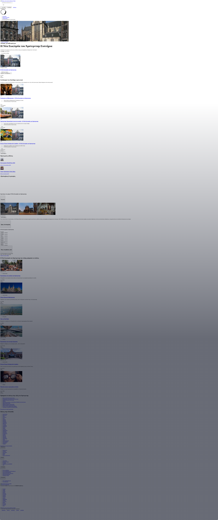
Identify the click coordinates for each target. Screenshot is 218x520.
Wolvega (4, 435)
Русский (4, 503)
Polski (4, 502)
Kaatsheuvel (5, 433)
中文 (4, 505)
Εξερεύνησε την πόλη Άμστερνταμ (6, 409)
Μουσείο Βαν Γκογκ (6, 403)
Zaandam (4, 421)
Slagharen (4, 431)
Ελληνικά (4, 494)
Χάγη (4, 416)
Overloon (4, 429)
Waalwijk (4, 436)
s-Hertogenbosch (6, 440)
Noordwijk (5, 432)
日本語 (4, 500)
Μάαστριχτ (5, 423)
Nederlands (5, 499)
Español (4, 495)
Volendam (4, 437)
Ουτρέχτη (4, 417)
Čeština (4, 491)
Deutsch (4, 493)
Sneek (4, 439)
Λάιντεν (4, 419)
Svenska (4, 504)
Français (4, 496)
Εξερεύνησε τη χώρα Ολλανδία (6, 445)
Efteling (4, 401)
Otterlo (4, 428)
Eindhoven (5, 426)
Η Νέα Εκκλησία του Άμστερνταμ (8, 69)
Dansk (4, 492)
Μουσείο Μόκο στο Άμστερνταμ (9, 405)
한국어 (4, 497)
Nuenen (4, 443)
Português (4, 501)
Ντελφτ (4, 427)
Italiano (4, 498)
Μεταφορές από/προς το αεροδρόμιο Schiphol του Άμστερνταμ (14, 402)
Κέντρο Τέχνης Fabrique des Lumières (10, 406)
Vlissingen (5, 422)
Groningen (5, 425)
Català (4, 490)
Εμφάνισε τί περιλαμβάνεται (5, 73)
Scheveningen (5, 441)
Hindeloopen (5, 430)
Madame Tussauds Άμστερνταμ (8, 404)
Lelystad (4, 424)
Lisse (4, 418)
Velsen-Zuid (5, 438)
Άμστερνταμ (5, 414)
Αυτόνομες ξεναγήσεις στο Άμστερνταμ (10, 407)
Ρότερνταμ (5, 415)
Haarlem (4, 420)
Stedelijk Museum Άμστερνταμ (8, 400)
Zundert (4, 434)
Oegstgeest (5, 442)
